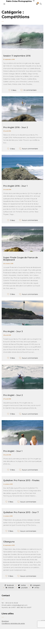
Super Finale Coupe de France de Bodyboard (20, 258)
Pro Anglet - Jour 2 (13, 395)
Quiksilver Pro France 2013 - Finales (21, 480)
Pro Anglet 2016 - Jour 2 (15, 127)
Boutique (5, 621)
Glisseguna (9, 541)
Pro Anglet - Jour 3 (13, 331)
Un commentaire (29, 90)
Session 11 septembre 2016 (16, 56)
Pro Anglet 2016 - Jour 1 (15, 186)
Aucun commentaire (30, 149)
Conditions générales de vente (13, 623)
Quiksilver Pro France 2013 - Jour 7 (21, 512)
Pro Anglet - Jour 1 (12, 451)
